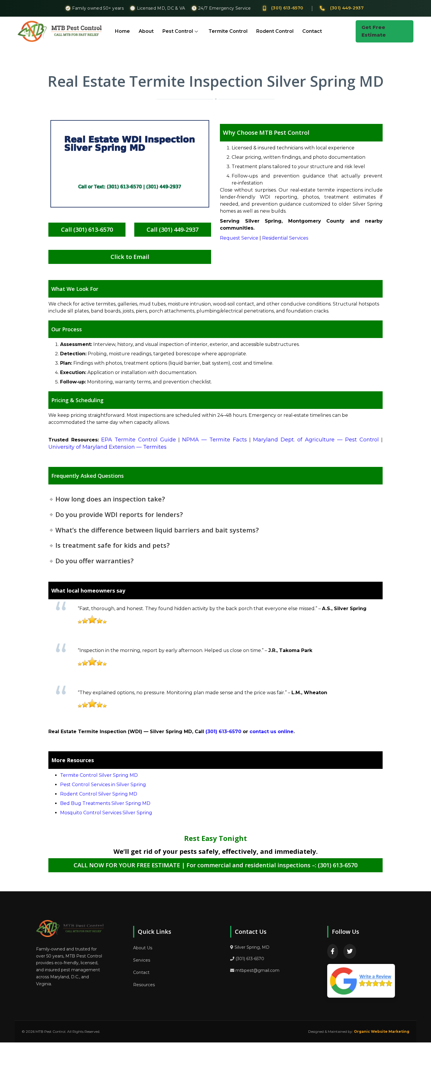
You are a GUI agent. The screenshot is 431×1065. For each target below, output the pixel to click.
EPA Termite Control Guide (138, 439)
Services (141, 960)
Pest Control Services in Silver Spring (103, 784)
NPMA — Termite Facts (214, 439)
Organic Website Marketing (381, 1031)
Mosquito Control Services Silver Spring (106, 812)
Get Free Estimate (374, 31)
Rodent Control (274, 31)
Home (122, 31)
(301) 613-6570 (287, 8)
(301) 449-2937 (347, 8)
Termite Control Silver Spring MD (99, 775)
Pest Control (177, 31)
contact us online (271, 731)
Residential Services (285, 238)
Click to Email (130, 257)
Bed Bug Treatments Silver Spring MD (105, 803)
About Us (142, 947)
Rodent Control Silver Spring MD (98, 794)
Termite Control (227, 31)
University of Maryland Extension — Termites (107, 447)
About (146, 31)
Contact (312, 31)
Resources (144, 984)
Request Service (239, 238)
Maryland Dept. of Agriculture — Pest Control (316, 439)
